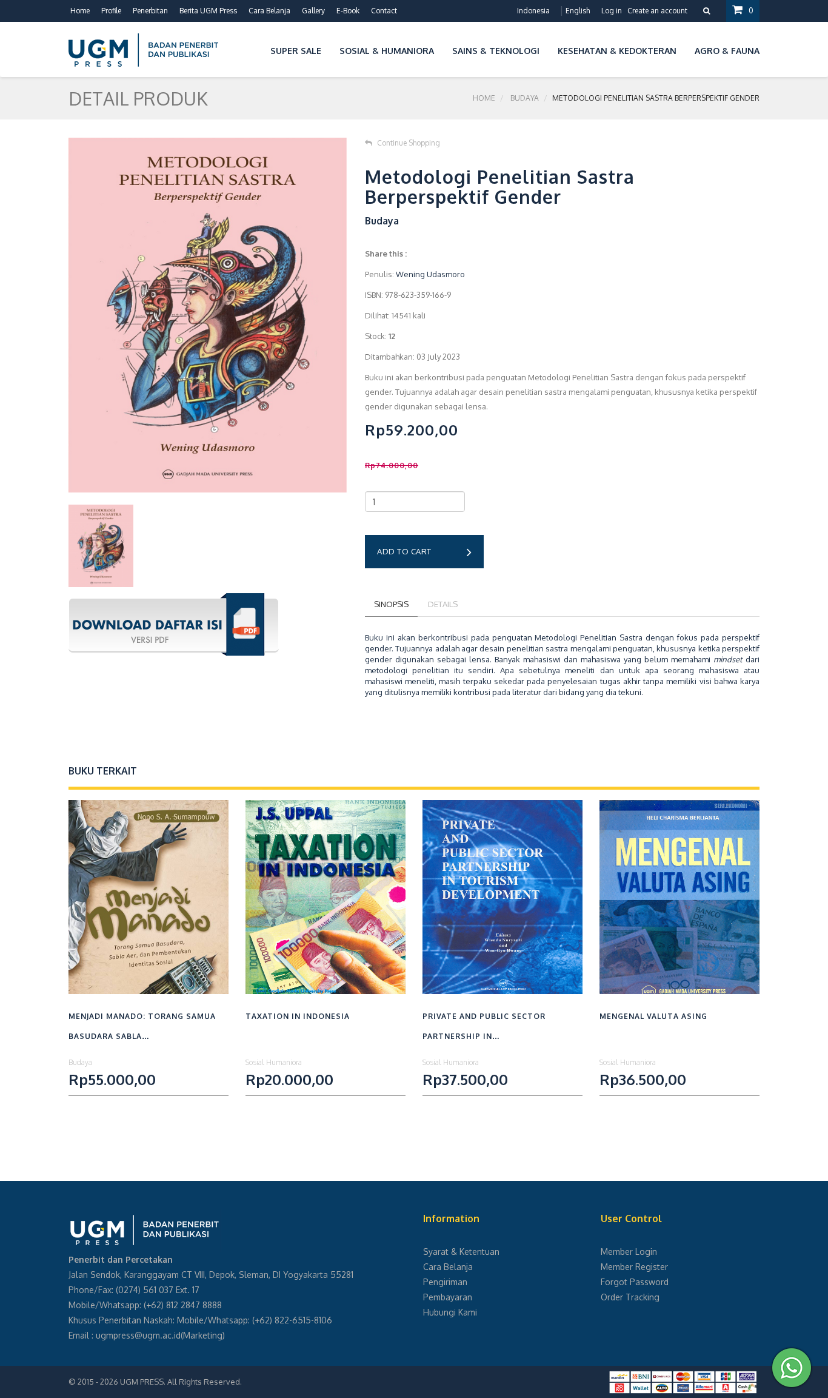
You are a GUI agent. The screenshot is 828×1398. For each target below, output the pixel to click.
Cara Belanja (269, 10)
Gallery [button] (313, 10)
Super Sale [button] (295, 50)
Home (80, 10)
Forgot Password (635, 1282)
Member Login (629, 1251)
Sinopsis (391, 604)
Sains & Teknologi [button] (495, 50)
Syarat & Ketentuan (461, 1251)
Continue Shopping (408, 142)
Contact (384, 10)
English (578, 10)
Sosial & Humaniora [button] (386, 50)
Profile (111, 10)
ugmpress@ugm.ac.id (138, 1335)
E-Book (347, 10)
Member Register (634, 1267)
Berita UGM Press (208, 10)
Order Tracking (630, 1297)
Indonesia (533, 10)
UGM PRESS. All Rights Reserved (180, 1381)
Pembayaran (447, 1297)
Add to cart (404, 551)
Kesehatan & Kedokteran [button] (617, 50)
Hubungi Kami (450, 1312)
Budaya (524, 97)
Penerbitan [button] (150, 10)
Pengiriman (445, 1282)
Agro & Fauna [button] (727, 50)
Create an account (657, 10)
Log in (611, 10)
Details (443, 604)
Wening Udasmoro (430, 274)
